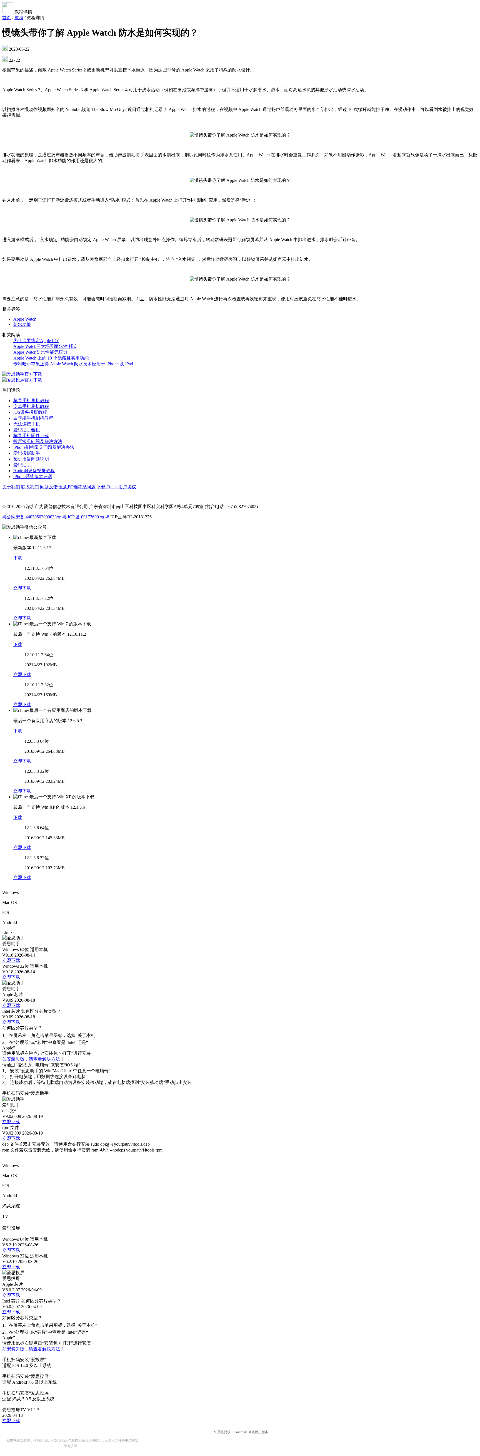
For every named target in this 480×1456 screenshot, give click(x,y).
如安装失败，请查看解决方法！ (33, 1059)
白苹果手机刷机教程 (33, 418)
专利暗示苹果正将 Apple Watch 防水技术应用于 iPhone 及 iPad (73, 363)
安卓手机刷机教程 (31, 406)
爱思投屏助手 (26, 453)
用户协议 (127, 486)
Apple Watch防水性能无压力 (40, 352)
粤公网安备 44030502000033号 (31, 516)
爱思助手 (22, 464)
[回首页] (8, 11)
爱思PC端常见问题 (77, 486)
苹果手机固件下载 (31, 435)
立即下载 (22, 588)
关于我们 (11, 486)
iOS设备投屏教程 (30, 412)
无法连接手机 (26, 424)
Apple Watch (24, 319)
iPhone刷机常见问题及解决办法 (43, 447)
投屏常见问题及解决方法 (37, 441)
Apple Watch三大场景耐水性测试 (44, 346)
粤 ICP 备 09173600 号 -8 (85, 516)
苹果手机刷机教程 (31, 400)
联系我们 (30, 486)
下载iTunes (107, 486)
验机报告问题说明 (31, 459)
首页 (6, 17)
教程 (18, 17)
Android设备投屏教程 (34, 470)
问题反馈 (49, 486)
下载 (17, 558)
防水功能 (22, 324)
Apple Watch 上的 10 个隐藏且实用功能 (51, 358)
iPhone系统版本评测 (32, 476)
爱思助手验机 (26, 429)
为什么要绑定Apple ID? (36, 340)
